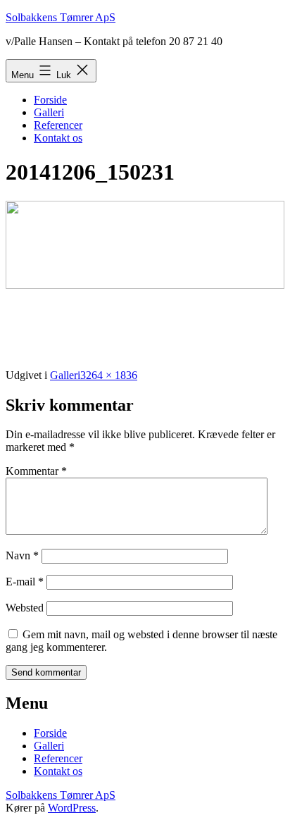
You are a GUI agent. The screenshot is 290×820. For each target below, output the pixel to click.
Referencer (58, 125)
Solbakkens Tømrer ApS (60, 17)
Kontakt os (58, 138)
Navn (22, 555)
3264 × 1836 (108, 375)
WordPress (72, 808)
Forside (50, 100)
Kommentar (36, 471)
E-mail (25, 582)
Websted (25, 608)
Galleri (49, 112)
